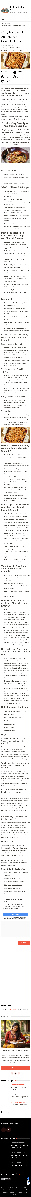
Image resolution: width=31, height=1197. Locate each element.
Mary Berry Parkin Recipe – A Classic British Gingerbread (20, 1096)
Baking (26, 50)
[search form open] (15, 3)
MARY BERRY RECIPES (16, 48)
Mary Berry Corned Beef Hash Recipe (19, 1088)
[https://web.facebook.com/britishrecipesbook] (3, 1129)
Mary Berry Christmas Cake (20, 1105)
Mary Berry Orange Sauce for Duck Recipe (19, 1146)
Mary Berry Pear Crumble (12, 878)
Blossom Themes (8, 1192)
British (9, 50)
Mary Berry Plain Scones (12, 888)
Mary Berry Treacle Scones (13, 885)
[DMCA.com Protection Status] (6, 1179)
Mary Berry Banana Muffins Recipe (20, 1166)
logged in (13, 1009)
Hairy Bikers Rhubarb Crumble (14, 882)
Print (24, 943)
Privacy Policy (15, 1194)
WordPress (24, 1192)
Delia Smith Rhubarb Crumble (14, 174)
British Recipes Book (17, 8)
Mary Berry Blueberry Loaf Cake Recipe (19, 1156)
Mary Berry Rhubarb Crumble (14, 183)
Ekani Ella (10, 45)
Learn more (15, 1068)
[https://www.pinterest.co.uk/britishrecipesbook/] (8, 1129)
